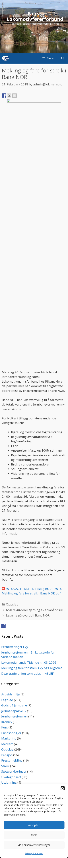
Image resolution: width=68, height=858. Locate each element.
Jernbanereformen (14, 716)
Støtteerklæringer (13, 771)
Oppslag (12, 604)
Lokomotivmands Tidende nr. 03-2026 (28, 662)
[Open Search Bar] (62, 58)
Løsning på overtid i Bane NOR (28, 615)
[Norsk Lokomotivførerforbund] (5, 58)
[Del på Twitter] (9, 95)
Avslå (34, 835)
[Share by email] (14, 95)
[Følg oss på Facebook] (3, 626)
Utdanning (9, 782)
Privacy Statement (34, 853)
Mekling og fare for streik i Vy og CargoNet (31, 668)
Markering (8, 738)
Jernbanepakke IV (13, 711)
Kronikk (6, 722)
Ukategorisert (11, 777)
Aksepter (34, 825)
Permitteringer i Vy (14, 647)
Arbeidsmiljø (10, 694)
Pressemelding (11, 760)
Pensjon (7, 755)
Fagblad (7, 700)
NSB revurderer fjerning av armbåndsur (34, 610)
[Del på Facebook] (4, 95)
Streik (5, 766)
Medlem (7, 744)
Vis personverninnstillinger (34, 845)
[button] (62, 788)
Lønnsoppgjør (11, 733)
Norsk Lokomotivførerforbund (35, 16)
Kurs (4, 727)
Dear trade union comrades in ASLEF (27, 673)
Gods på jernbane (14, 705)
